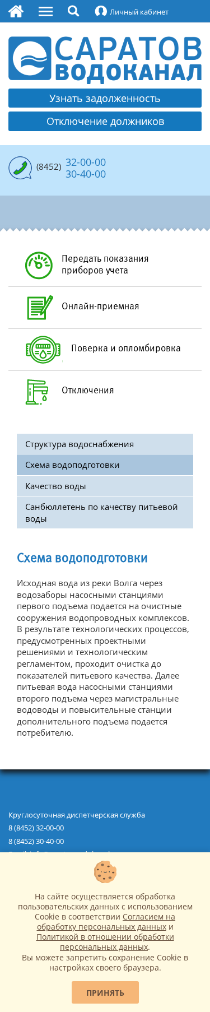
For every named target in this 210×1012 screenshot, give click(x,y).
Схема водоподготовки (72, 464)
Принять (105, 992)
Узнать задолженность (105, 98)
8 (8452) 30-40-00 (36, 841)
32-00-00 (86, 162)
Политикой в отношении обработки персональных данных (105, 941)
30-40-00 (86, 173)
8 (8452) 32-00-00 (36, 828)
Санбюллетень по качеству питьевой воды (101, 512)
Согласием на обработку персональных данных (106, 921)
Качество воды (55, 485)
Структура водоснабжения (79, 443)
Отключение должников (105, 121)
